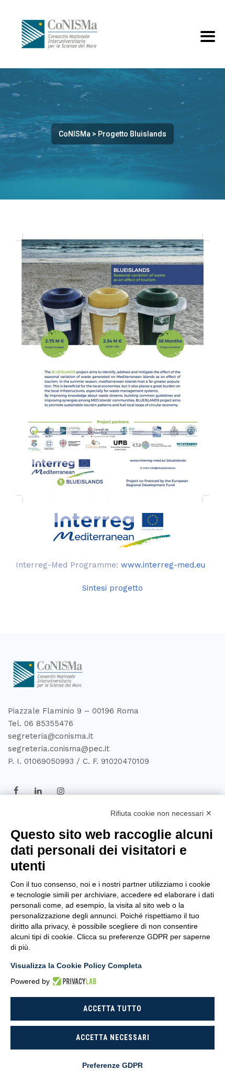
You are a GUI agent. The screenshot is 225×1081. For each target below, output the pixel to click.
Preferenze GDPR (112, 1065)
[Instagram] (61, 791)
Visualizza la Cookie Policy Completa (76, 965)
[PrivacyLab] (73, 981)
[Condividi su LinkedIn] (38, 791)
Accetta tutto (112, 1008)
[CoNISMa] (57, 34)
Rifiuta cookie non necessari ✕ (161, 813)
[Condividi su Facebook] (16, 791)
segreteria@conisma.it (50, 736)
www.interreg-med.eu (163, 565)
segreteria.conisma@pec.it (58, 748)
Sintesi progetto (112, 588)
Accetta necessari (113, 1037)
